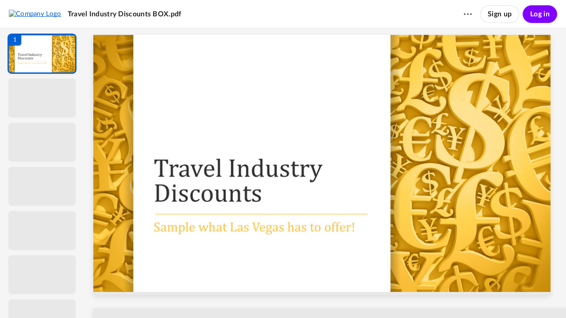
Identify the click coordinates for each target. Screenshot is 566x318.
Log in (540, 14)
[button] (42, 53)
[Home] (35, 13)
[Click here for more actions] (468, 14)
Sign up (500, 14)
